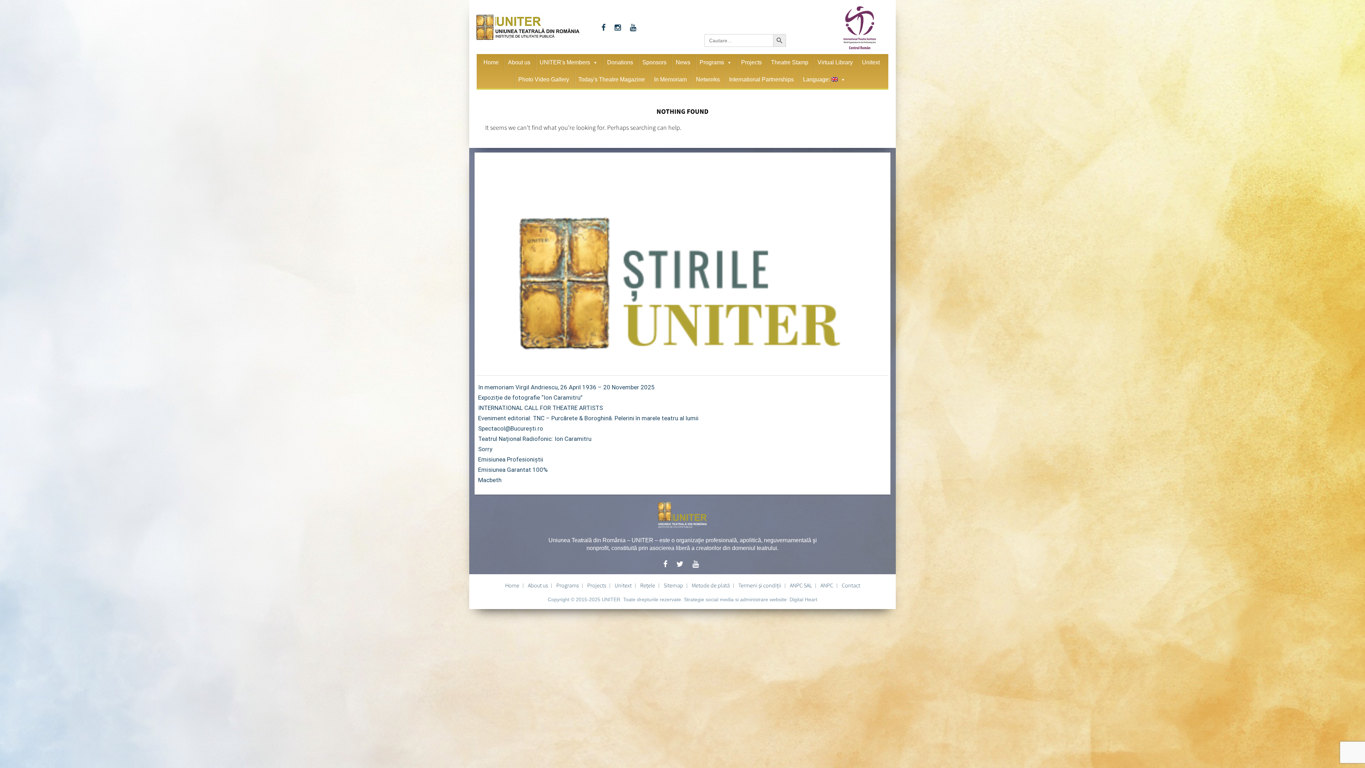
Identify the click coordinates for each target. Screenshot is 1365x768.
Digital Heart (803, 599)
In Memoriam (670, 79)
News (683, 62)
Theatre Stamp (789, 62)
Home (491, 62)
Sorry (485, 449)
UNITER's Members (565, 62)
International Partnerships (761, 79)
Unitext (871, 62)
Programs (712, 62)
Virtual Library (835, 62)
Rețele (647, 585)
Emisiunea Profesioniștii (510, 459)
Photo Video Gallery (543, 79)
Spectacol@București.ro (510, 428)
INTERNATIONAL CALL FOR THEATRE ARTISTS (540, 407)
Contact (851, 585)
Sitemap (673, 585)
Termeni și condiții (759, 585)
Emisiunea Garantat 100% (513, 469)
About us (519, 62)
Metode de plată (711, 585)
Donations (620, 62)
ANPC (826, 585)
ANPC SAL (801, 585)
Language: (817, 79)
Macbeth (490, 480)
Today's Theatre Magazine (611, 79)
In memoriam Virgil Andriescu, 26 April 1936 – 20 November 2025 (566, 387)
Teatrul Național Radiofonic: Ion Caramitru (535, 438)
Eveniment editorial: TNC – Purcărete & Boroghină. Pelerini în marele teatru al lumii (588, 418)
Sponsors (654, 62)
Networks (708, 79)
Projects (751, 62)
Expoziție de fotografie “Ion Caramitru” (530, 397)
